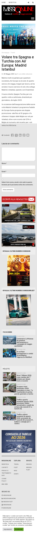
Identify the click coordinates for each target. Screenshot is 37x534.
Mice (15, 471)
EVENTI (16, 474)
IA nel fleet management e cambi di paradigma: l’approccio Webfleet (25, 354)
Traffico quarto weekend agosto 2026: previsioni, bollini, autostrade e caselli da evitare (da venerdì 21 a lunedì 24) (24, 404)
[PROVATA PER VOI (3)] (18, 235)
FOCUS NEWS (7, 332)
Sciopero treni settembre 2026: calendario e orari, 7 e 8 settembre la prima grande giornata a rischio (23, 390)
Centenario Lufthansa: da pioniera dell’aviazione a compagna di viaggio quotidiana (24, 342)
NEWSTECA (12, 2)
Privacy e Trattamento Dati (6, 473)
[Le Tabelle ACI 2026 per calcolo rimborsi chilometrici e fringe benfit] (18, 441)
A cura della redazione (24, 74)
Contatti (5, 467)
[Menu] (32, 18)
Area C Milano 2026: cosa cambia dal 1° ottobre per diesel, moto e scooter (24, 378)
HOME (4, 2)
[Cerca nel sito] (33, 2)
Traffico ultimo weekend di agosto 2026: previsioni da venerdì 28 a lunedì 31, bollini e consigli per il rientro (23, 419)
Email (3, 171)
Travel (13, 53)
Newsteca (5, 464)
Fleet (16, 467)
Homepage (5, 53)
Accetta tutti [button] (18, 529)
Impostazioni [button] (8, 529)
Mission (29, 464)
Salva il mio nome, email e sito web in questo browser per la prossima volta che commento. (17, 183)
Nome (4, 163)
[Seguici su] (28, 2)
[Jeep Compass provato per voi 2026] (18, 213)
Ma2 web (5, 484)
